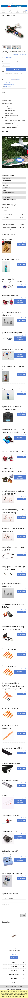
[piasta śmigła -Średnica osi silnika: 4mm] (8, 593)
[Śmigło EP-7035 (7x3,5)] (8, 714)
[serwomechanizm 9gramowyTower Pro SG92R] (8, 286)
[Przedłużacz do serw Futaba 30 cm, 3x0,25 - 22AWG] (8, 499)
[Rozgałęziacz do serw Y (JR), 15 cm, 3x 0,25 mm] (8, 555)
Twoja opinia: (5, 904)
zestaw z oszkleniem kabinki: (10, 62)
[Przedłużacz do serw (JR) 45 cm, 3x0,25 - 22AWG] (8, 536)
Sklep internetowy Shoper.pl (14, 989)
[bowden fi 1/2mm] (8, 803)
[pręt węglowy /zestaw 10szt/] (8, 753)
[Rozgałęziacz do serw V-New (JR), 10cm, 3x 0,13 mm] (8, 574)
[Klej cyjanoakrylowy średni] (8, 395)
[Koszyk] (24, 11)
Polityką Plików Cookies (16, 993)
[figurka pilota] (8, 247)
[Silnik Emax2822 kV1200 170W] (8, 457)
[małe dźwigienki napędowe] (8, 881)
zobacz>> (14, 127)
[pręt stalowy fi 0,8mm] (8, 785)
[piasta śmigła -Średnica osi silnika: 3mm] (8, 321)
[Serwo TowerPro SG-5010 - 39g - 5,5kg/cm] (8, 614)
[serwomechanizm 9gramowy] (8, 355)
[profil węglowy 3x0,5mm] (8, 769)
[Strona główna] (14, 5)
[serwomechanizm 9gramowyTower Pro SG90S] (8, 479)
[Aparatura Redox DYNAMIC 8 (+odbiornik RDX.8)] (8, 417)
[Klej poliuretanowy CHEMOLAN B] (8, 376)
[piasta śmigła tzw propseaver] (8, 338)
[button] (3, 12)
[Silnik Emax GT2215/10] (8, 838)
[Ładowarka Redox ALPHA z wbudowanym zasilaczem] (8, 861)
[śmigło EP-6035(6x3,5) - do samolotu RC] (8, 735)
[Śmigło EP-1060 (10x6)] (8, 655)
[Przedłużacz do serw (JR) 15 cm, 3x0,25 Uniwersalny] (8, 518)
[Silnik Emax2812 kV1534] (8, 301)
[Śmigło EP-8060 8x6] (8, 672)
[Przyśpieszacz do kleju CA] (8, 266)
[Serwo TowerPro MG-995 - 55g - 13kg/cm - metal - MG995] (8, 637)
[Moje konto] (17, 12)
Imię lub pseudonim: (7, 898)
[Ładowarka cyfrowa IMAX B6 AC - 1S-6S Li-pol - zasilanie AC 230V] (8, 439)
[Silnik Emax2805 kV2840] (8, 821)
